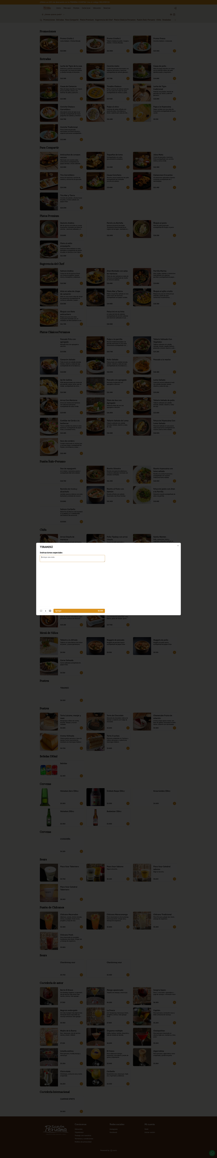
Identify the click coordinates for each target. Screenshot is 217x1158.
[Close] (178, 546)
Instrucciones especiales (51, 552)
